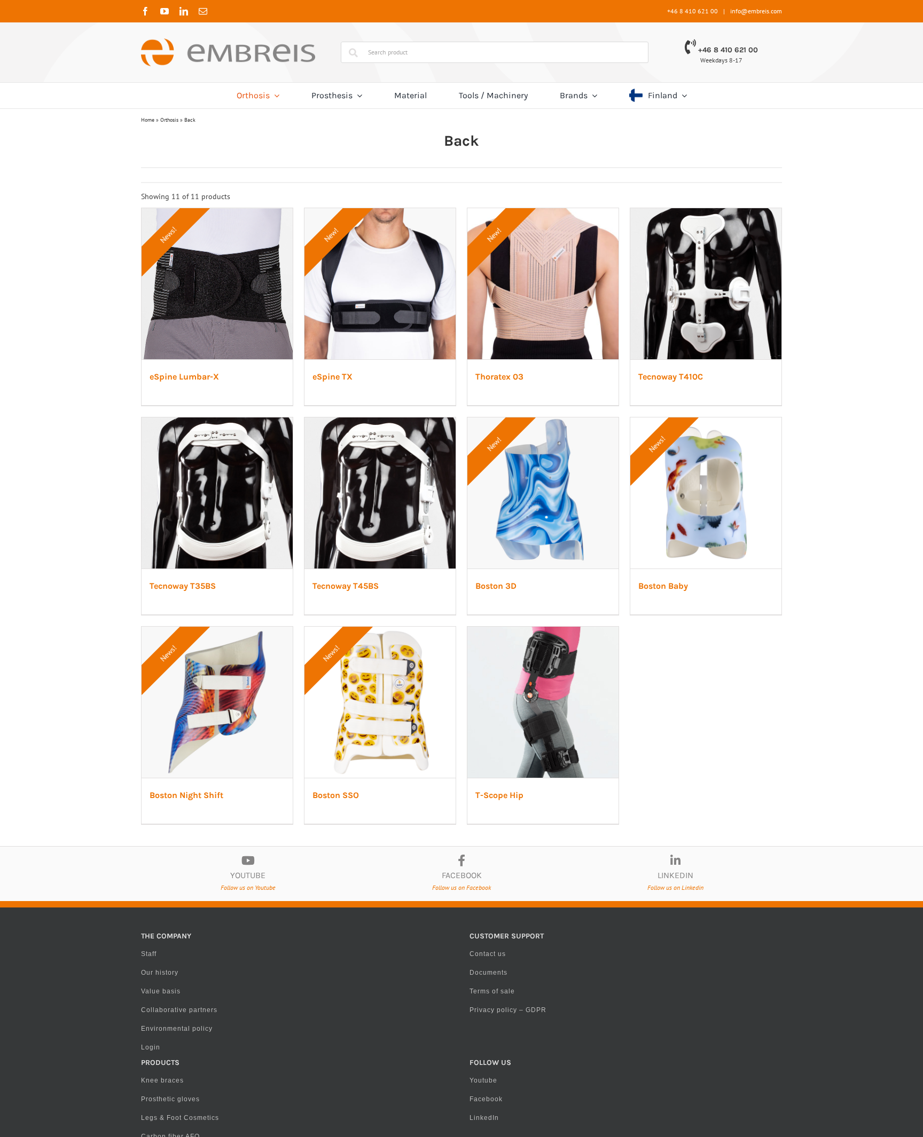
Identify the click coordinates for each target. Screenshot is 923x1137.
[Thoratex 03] (678, 213)
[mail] (203, 11)
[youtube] (164, 11)
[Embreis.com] (228, 42)
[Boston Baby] (462, 740)
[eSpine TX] (462, 213)
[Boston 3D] (244, 740)
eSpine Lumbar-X (187, 425)
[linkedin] (183, 11)
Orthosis (169, 119)
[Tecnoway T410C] (244, 476)
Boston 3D (172, 952)
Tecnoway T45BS (619, 689)
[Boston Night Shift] (678, 740)
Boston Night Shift (623, 952)
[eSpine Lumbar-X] (244, 213)
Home (147, 119)
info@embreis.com (756, 11)
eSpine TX (390, 425)
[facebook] (145, 11)
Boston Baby (394, 952)
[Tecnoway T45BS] (678, 476)
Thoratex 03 (610, 425)
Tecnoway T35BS (403, 689)
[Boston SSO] (244, 1004)
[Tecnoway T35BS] (462, 476)
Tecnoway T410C (184, 689)
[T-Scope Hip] (462, 1004)
